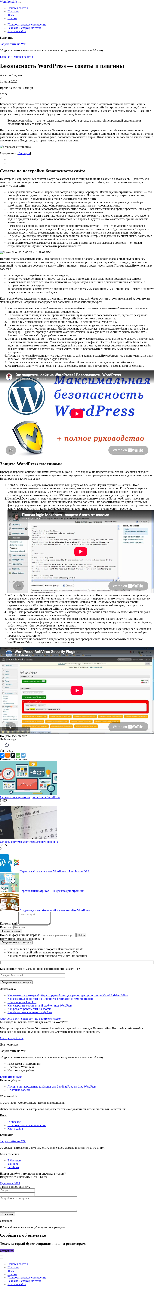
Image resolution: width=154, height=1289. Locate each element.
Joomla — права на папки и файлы (30, 1012)
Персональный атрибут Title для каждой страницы (52, 890)
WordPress (8, 1)
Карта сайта (15, 1128)
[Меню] (19, 2)
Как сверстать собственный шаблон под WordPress (40, 1005)
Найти (81, 935)
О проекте (14, 1121)
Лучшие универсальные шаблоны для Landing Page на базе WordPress (52, 1086)
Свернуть (24, 153)
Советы (12, 18)
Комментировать (11, 931)
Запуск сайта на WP (13, 44)
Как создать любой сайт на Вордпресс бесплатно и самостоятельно (51, 998)
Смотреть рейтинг (11, 1038)
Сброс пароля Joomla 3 (22, 1002)
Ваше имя (6, 927)
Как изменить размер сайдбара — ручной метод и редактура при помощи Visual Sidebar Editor (68, 995)
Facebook (13, 1167)
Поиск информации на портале (20, 935)
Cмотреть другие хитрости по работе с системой (31, 1018)
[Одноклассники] (7, 755)
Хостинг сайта (17, 31)
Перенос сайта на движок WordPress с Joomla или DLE (55, 871)
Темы (11, 14)
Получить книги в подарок (16, 942)
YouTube (13, 1163)
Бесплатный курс (11, 1076)
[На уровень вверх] (1, 1258)
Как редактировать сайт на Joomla (29, 1008)
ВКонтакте (14, 1160)
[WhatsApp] (18, 755)
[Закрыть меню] (1, 1255)
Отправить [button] (7, 1250)
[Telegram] (23, 755)
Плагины (13, 11)
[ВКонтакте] (2, 755)
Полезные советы (19, 1089)
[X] (13, 755)
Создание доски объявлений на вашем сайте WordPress (55, 910)
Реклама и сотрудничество (25, 27)
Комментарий (9, 923)
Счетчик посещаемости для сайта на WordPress (30, 797)
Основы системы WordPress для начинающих (29, 841)
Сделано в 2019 (10, 1183)
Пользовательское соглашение (27, 24)
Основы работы (18, 8)
